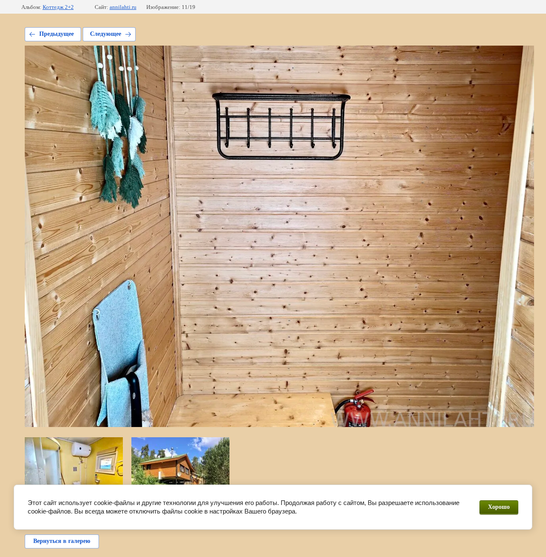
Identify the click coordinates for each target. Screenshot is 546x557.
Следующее (105, 34)
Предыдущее (56, 34)
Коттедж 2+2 (58, 7)
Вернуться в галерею (61, 541)
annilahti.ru (123, 7)
